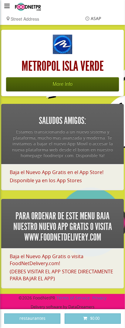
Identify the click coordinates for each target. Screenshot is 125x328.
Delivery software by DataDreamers (62, 307)
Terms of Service (73, 298)
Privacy (99, 298)
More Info (62, 84)
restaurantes (32, 318)
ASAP (96, 18)
